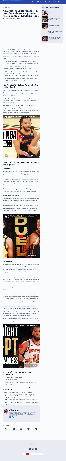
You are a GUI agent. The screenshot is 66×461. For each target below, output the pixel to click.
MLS (49, 1)
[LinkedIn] (21, 428)
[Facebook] (6, 428)
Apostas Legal (56, 1)
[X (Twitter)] (13, 428)
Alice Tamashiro (14, 410)
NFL (45, 1)
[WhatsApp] (28, 428)
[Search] (62, 1)
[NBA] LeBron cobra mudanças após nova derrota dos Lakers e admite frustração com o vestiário (54, 38)
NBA (32, 1)
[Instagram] (36, 449)
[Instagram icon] (13, 417)
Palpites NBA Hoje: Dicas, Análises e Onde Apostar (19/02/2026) (54, 12)
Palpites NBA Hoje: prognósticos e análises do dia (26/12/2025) (54, 19)
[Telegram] (36, 428)
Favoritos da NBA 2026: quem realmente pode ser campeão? (55, 32)
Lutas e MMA (39, 1)
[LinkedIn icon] (10, 417)
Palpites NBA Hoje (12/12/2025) (53, 25)
